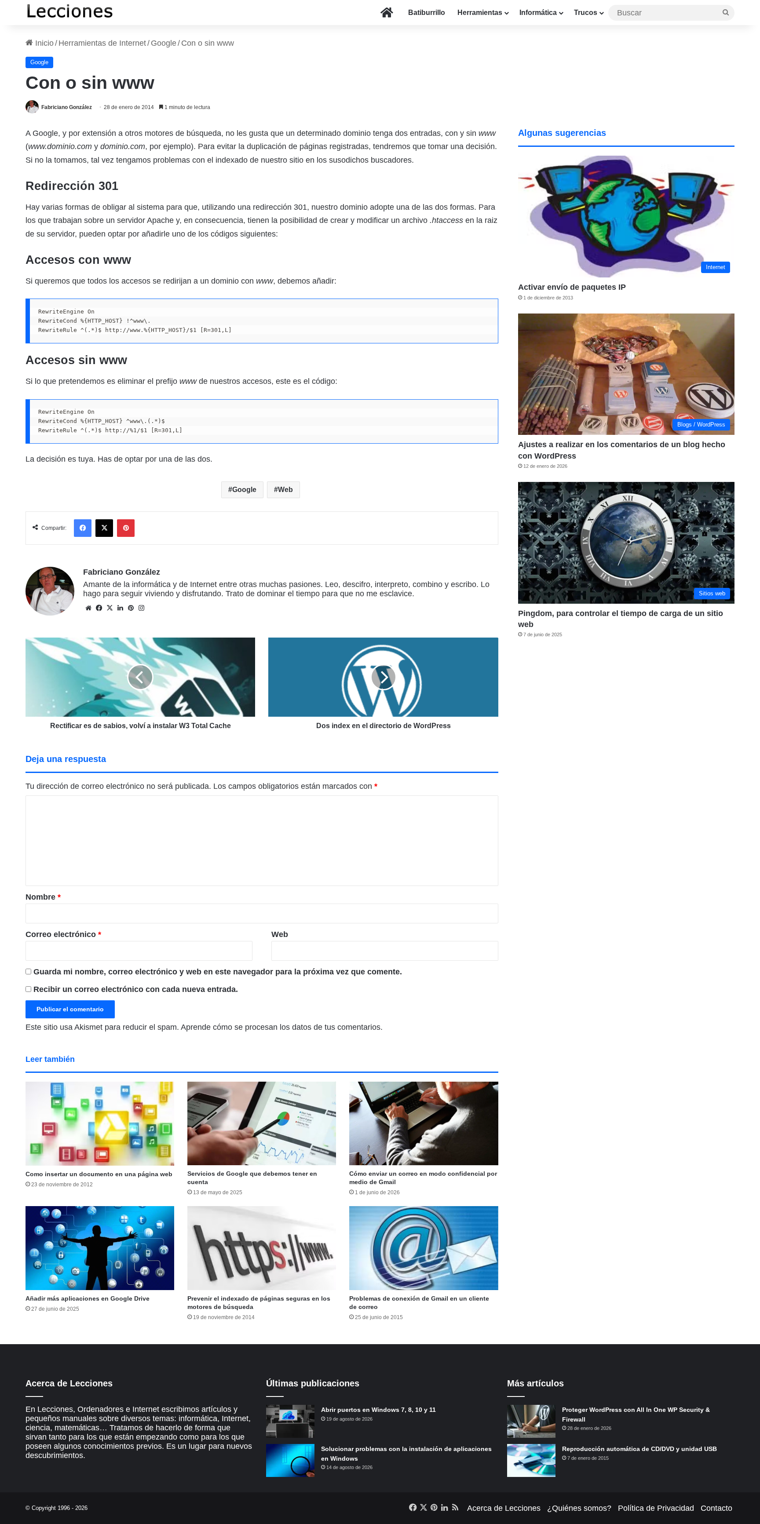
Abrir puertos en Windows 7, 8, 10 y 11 (378, 1409)
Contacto (716, 1508)
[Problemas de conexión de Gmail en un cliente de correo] (423, 1248)
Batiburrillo (426, 12)
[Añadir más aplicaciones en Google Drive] (100, 1248)
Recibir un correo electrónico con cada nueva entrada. (135, 989)
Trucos (585, 12)
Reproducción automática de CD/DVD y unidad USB (639, 1448)
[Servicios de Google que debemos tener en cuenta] (261, 1123)
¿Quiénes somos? (579, 1508)
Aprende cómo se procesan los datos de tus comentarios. (282, 1027)
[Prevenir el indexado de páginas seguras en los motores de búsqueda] (261, 1248)
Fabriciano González (66, 107)
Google (163, 43)
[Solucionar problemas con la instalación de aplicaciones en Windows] (290, 1460)
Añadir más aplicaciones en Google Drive (88, 1298)
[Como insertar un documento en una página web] (100, 1124)
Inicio (43, 43)
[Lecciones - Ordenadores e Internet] (69, 12)
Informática (538, 12)
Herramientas (479, 12)
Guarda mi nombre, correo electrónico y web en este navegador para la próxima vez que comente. (217, 971)
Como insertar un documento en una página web (99, 1174)
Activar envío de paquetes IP (572, 287)
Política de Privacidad (656, 1508)
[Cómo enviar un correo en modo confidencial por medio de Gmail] (423, 1123)
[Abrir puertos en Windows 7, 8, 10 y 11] (290, 1421)
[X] (109, 608)
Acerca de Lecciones (504, 1508)
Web (285, 489)
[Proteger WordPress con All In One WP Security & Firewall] (531, 1421)
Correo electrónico (63, 934)
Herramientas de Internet (102, 43)
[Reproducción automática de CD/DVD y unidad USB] (531, 1460)
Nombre (43, 897)
